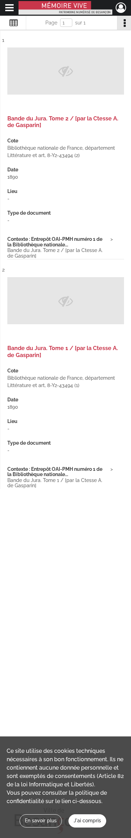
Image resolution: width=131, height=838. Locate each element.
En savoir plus (41, 820)
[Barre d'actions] (124, 23)
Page (51, 22)
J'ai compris (87, 820)
